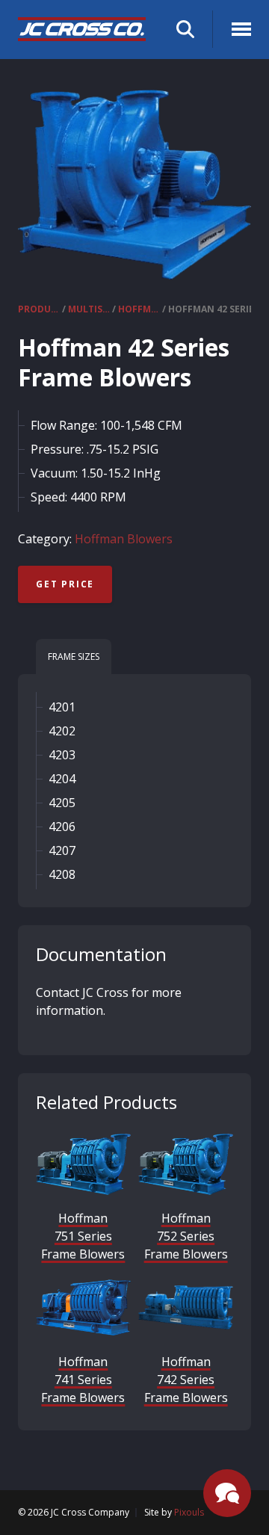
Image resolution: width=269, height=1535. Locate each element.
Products (39, 309)
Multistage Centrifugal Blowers (89, 309)
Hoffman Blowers (139, 309)
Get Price (65, 584)
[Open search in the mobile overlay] (185, 30)
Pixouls (189, 1512)
